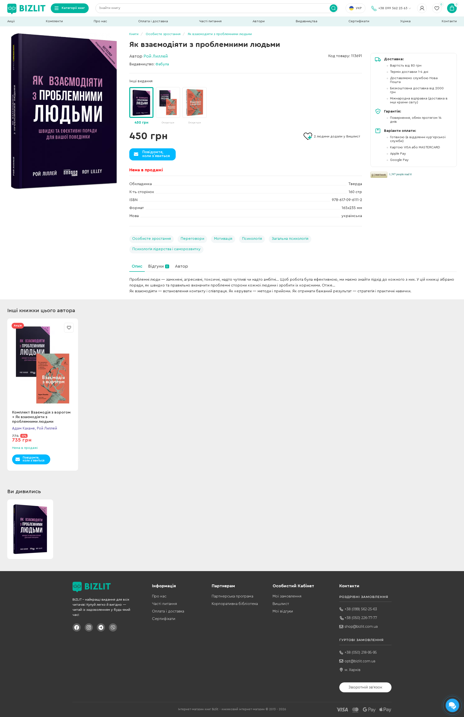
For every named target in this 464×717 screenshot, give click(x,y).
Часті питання (210, 21)
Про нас (100, 21)
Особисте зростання (151, 239)
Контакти (449, 21)
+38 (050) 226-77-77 (361, 618)
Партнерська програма (232, 596)
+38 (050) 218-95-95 (361, 652)
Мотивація (223, 239)
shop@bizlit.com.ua (361, 626)
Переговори (192, 239)
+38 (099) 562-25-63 (361, 609)
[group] (168, 106)
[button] (359, 102)
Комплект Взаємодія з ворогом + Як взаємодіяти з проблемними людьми (41, 416)
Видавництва (306, 21)
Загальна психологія (290, 239)
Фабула (162, 64)
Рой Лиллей (156, 56)
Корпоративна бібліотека (235, 604)
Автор (181, 266)
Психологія (252, 239)
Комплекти (54, 21)
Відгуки (158, 266)
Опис (137, 266)
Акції (11, 21)
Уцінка (405, 21)
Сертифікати (358, 21)
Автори (259, 21)
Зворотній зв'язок (365, 687)
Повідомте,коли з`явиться (156, 154)
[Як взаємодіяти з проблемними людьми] (64, 111)
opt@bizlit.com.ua (360, 661)
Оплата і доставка (153, 21)
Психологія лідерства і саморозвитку (166, 249)
